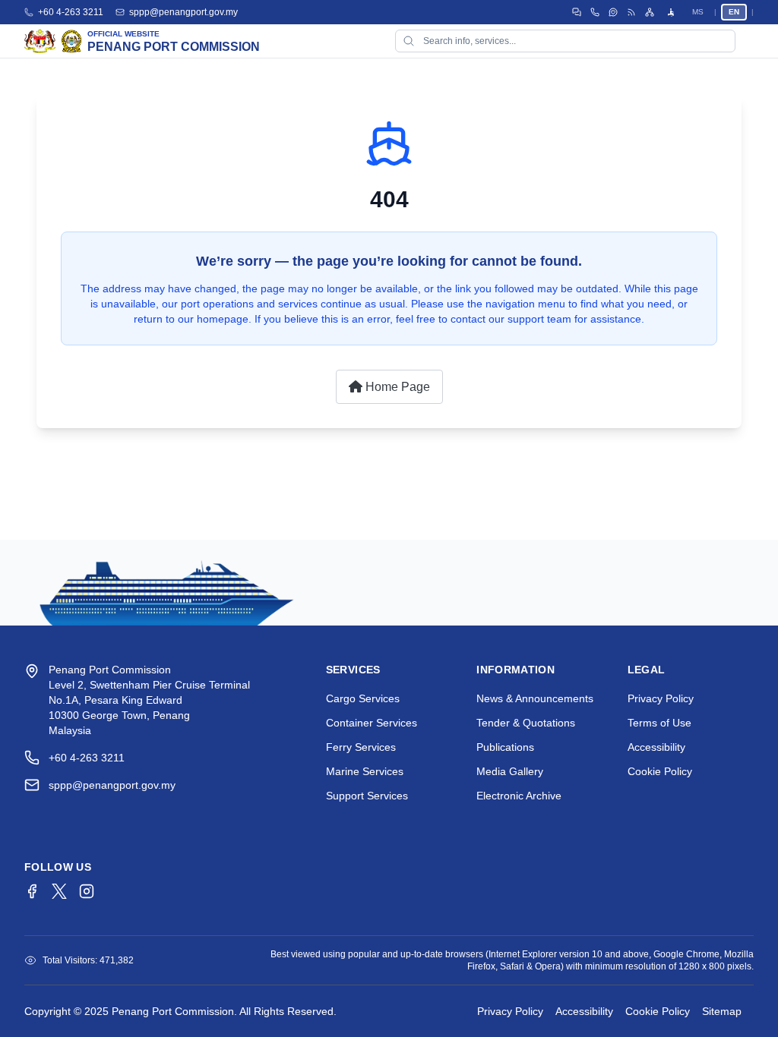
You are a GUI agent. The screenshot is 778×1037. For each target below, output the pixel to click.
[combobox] (565, 41)
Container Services (371, 723)
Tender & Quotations (525, 723)
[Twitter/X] (59, 891)
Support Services (367, 796)
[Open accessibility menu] (671, 12)
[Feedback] (613, 12)
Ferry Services (361, 747)
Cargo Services (363, 698)
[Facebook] (32, 891)
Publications (505, 747)
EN (734, 12)
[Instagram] (86, 891)
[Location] (595, 12)
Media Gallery (509, 771)
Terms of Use (659, 723)
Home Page (396, 386)
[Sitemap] (650, 12)
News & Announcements (534, 698)
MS (698, 12)
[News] (631, 12)
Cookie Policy (660, 771)
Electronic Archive (518, 796)
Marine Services (364, 771)
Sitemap (722, 1011)
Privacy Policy (661, 698)
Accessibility (656, 747)
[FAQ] (577, 12)
